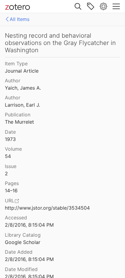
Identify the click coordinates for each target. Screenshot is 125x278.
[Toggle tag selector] (90, 6)
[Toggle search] (78, 6)
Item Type (16, 63)
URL (9, 200)
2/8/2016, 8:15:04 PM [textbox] (29, 225)
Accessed (16, 218)
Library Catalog (23, 235)
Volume (13, 149)
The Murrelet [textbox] (19, 122)
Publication (17, 115)
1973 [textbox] (10, 139)
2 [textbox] (6, 173)
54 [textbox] (8, 156)
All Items (19, 19)
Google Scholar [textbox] (22, 242)
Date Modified (21, 269)
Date (10, 132)
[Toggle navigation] (116, 6)
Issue (10, 166)
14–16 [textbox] (11, 190)
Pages (12, 183)
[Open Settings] (103, 6)
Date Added (18, 252)
